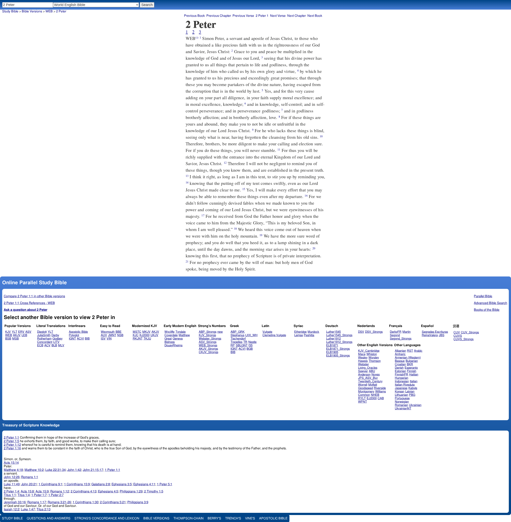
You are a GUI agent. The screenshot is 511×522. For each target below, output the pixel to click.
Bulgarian (412, 361)
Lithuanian (401, 394)
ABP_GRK (238, 331)
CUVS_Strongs (463, 339)
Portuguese (402, 398)
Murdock (313, 331)
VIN (109, 338)
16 (306, 195)
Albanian (400, 350)
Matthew (184, 335)
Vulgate (267, 331)
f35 (251, 345)
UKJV (154, 335)
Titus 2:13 (44, 509)
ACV (47, 345)
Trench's (233, 518)
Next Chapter (296, 15)
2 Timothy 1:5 (153, 491)
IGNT (72, 338)
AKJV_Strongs (208, 348)
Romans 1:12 (59, 491)
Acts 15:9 (42, 491)
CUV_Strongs (470, 332)
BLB (54, 345)
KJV (8, 331)
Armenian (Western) (408, 357)
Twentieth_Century (370, 381)
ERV (21, 331)
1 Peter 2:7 (56, 495)
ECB (40, 345)
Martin (406, 331)
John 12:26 (12, 477)
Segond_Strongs (400, 338)
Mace (361, 354)
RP (233, 345)
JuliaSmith (44, 335)
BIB (87, 338)
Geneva (178, 338)
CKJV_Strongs (208, 352)
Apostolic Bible (273, 518)
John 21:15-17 (93, 469)
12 (225, 162)
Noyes (375, 374)
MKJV (146, 331)
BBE (119, 331)
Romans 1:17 (36, 502)
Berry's (214, 518)
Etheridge (300, 331)
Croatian (400, 364)
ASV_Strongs (207, 342)
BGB (250, 348)
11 (278, 149)
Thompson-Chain (188, 518)
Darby (55, 335)
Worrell (362, 384)
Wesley (362, 357)
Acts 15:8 (27, 491)
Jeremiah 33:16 (15, 502)
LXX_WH (251, 335)
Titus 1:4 (24, 495)
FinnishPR (401, 374)
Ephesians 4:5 (108, 491)
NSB (120, 335)
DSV (361, 331)
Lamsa (298, 335)
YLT (14, 331)
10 (321, 136)
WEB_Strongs (208, 345)
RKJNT (138, 338)
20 (313, 248)
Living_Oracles (367, 367)
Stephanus (237, 335)
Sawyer (363, 371)
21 (187, 261)
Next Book (314, 15)
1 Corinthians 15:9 (77, 484)
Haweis (363, 361)
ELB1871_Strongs (338, 348)
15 (243, 189)
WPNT (362, 401)
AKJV (17, 335)
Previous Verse (243, 15)
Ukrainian (415, 405)
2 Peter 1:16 (12, 448)
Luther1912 (333, 338)
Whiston (371, 354)
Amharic (400, 354)
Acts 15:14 (11, 462)
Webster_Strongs (210, 338)
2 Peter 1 (262, 15)
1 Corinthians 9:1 (50, 484)
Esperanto (411, 367)
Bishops (169, 342)
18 (235, 228)
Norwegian (402, 401)
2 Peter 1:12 (12, 444)
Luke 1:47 (28, 509)
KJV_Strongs (207, 335)
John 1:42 (74, 469)
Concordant (44, 342)
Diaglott (42, 331)
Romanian (401, 405)
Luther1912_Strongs (339, 342)
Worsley (373, 357)
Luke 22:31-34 (55, 469)
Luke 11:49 (12, 484)
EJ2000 (372, 398)
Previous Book (194, 15)
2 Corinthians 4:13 (83, 491)
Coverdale (171, 335)
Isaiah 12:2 (11, 509)
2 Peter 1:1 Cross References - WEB (29, 303)
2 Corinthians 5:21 (113, 502)
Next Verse (278, 15)
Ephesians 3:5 (122, 484)
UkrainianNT (403, 408)
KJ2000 (145, 335)
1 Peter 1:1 (112, 469)
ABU (372, 371)
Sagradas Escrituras (435, 331)
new (220, 331)
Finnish (411, 371)
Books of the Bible (486, 309)
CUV (457, 332)
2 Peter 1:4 (11, 491)
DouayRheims (173, 345)
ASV (28, 331)
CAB (381, 398)
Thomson (375, 361)
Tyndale (180, 331)
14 (187, 182)
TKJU (147, 338)
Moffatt (372, 384)
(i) (196, 37)
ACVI (80, 338)
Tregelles (236, 342)
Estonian (400, 371)
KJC (136, 335)
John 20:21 (29, 484)
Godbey (57, 338)
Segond (395, 335)
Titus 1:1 (10, 495)
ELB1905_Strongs (338, 355)
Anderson (364, 374)
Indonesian (402, 381)
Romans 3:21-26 (59, 502)
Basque (400, 361)
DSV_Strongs (374, 331)
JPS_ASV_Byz (368, 377)
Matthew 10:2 (34, 469)
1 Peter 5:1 (164, 484)
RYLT (362, 398)
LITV (56, 342)
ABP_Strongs (207, 331)
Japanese (401, 388)
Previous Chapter (218, 15)
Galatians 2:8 (100, 484)
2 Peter (61, 11)
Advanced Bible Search (490, 303)
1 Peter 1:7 (39, 495)
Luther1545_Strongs (339, 335)
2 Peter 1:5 (11, 441)
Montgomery (366, 391)
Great (168, 338)
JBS (441, 335)
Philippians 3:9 (137, 502)
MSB (15, 338)
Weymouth (108, 331)
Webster (363, 364)
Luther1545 (333, 331)
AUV (104, 335)
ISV (103, 338)
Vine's (250, 518)
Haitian (413, 374)
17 (202, 215)
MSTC (137, 331)
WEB (49, 11)
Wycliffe (169, 331)
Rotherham (44, 338)
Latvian (409, 391)
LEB (24, 335)
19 (260, 235)
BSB (8, 338)
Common (364, 394)
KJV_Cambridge (368, 350)
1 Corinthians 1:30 (85, 502)
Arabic (418, 350)
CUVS (458, 335)
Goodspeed (365, 388)
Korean (399, 391)
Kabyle (412, 388)
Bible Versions (32, 11)
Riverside (380, 388)
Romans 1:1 (29, 477)
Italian (413, 381)
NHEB (375, 394)
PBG (412, 394)
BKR (410, 364)
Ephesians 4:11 (144, 484)
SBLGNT (242, 345)
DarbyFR (395, 331)
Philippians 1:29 (131, 491)
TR (245, 342)
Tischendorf (238, 338)
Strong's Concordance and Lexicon (106, 518)
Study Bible (10, 11)
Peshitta (309, 335)
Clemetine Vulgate (274, 335)
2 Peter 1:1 (11, 437)
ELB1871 (332, 345)
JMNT (112, 335)
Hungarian (401, 377)
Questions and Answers (48, 518)
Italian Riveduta (405, 384)
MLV (61, 345)
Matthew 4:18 (13, 469)
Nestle (252, 342)
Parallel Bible (483, 296)
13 (187, 176)
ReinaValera (430, 335)
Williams (380, 391)
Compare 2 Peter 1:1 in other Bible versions (34, 296)
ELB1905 (332, 352)
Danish (399, 367)
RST (410, 350)
